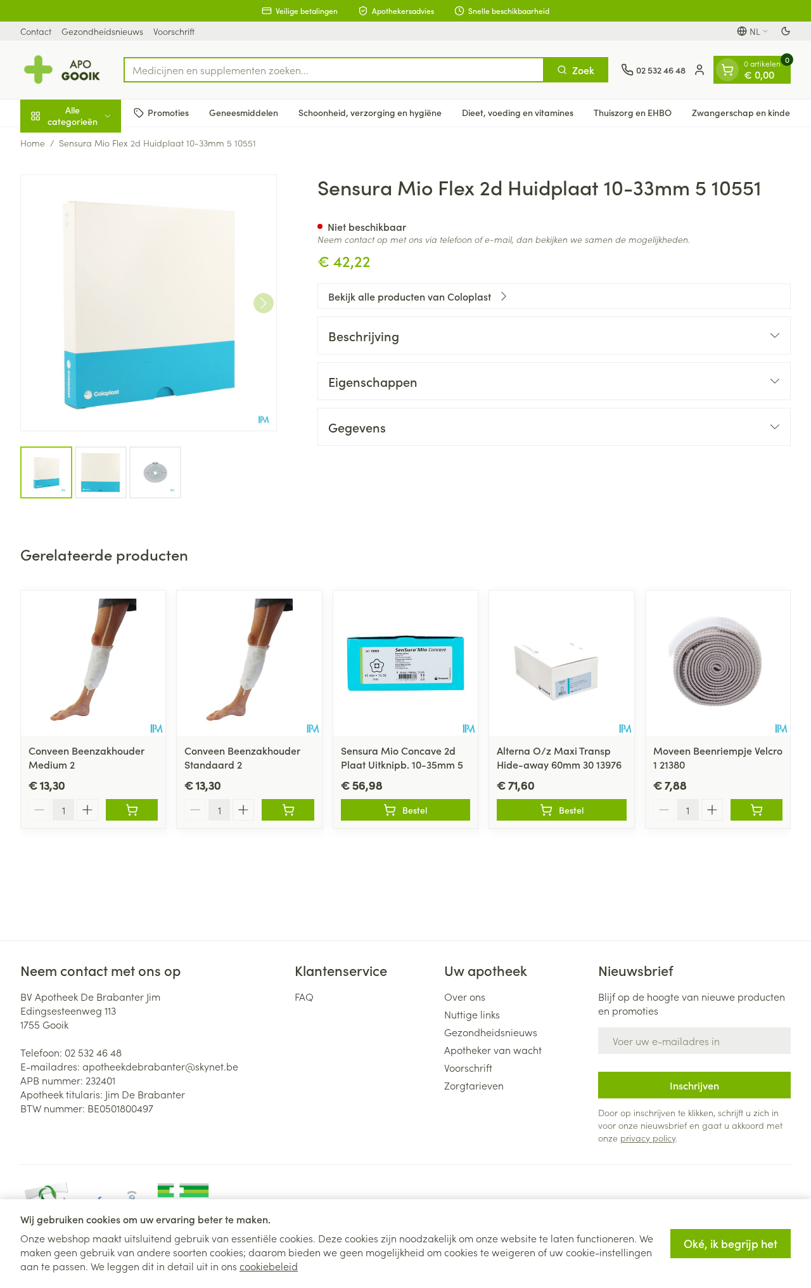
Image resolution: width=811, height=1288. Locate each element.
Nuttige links (472, 1014)
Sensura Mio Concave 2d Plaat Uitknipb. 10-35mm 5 (402, 757)
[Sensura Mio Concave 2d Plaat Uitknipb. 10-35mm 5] (405, 662)
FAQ (304, 996)
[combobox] (334, 69)
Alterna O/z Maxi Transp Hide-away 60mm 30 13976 (559, 757)
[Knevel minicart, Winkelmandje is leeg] (727, 69)
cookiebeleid (268, 1266)
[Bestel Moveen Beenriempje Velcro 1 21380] (756, 810)
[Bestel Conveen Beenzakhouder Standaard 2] (288, 810)
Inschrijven (694, 1085)
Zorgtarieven (474, 1085)
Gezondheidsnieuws (102, 31)
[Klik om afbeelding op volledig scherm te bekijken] (148, 303)
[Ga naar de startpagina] (65, 70)
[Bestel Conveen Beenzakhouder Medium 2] (132, 810)
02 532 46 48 (93, 1052)
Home (32, 142)
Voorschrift (174, 31)
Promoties (168, 112)
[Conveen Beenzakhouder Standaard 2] (249, 662)
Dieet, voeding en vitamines (517, 112)
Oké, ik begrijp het (730, 1243)
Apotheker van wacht (493, 1050)
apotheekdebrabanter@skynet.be (160, 1066)
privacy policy (647, 1137)
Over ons (464, 996)
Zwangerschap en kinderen (748, 112)
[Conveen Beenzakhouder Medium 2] (93, 662)
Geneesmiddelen (243, 112)
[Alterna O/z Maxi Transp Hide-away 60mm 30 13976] (561, 662)
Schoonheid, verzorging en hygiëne (370, 112)
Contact (35, 31)
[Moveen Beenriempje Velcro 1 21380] (718, 662)
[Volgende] (263, 303)
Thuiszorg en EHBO (633, 112)
